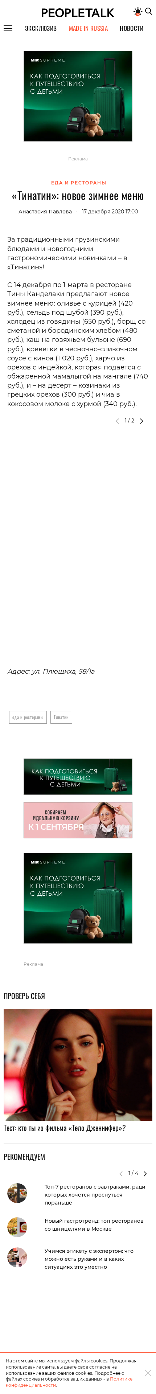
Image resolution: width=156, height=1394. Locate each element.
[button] (141, 421)
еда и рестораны (28, 717)
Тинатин (61, 717)
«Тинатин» (24, 267)
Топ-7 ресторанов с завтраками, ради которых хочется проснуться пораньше (95, 1195)
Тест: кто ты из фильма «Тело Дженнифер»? (65, 1127)
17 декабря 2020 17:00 (110, 211)
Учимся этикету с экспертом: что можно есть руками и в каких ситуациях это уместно (89, 1259)
